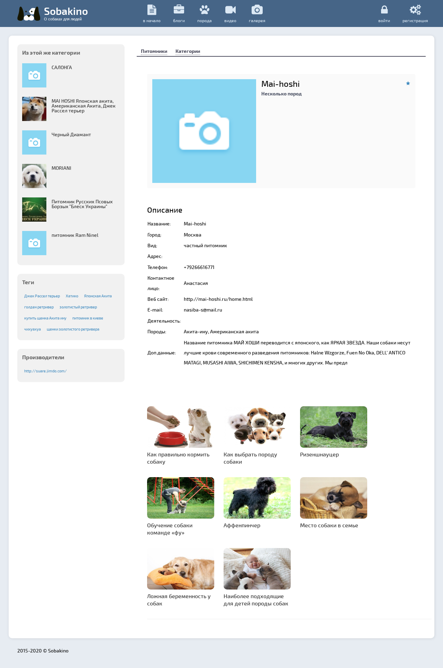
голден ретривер (39, 307)
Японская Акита (98, 296)
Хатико (72, 296)
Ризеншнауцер (319, 454)
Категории (187, 51)
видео (230, 20)
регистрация (415, 20)
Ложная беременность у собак (179, 599)
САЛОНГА (62, 67)
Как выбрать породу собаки (250, 458)
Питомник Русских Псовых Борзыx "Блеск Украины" (82, 203)
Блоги (179, 20)
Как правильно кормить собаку (178, 458)
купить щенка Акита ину (45, 318)
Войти (384, 20)
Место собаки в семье (329, 525)
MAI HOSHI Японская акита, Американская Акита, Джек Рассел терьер (84, 105)
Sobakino (66, 12)
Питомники (154, 51)
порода (204, 20)
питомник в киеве (87, 318)
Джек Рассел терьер (42, 296)
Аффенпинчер (242, 525)
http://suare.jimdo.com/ (45, 371)
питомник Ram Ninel (75, 235)
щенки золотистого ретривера (73, 329)
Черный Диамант (71, 134)
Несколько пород (281, 93)
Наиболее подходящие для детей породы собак (256, 599)
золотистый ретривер (78, 307)
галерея (257, 20)
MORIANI (61, 168)
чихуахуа (32, 329)
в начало (152, 20)
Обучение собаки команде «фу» (169, 529)
